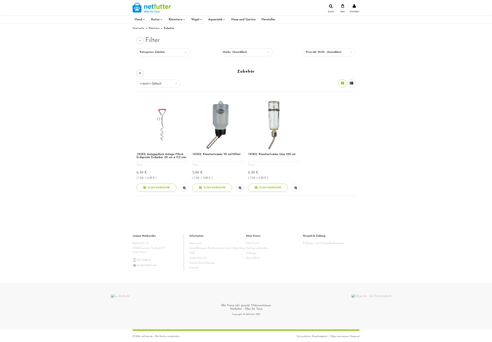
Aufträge (251, 253)
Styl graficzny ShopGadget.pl (312, 336)
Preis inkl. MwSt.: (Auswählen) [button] (323, 52)
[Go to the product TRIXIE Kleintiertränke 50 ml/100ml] (218, 125)
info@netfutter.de (146, 265)
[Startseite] (152, 7)
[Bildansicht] (342, 83)
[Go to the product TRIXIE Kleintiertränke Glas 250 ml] (274, 125)
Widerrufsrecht (198, 258)
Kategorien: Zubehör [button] (152, 52)
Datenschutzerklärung (201, 263)
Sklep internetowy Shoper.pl (344, 336)
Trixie (139, 165)
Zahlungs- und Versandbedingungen (323, 243)
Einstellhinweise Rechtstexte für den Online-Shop (217, 248)
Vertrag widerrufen (257, 248)
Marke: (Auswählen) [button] (235, 52)
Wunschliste (253, 258)
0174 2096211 (143, 260)
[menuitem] (140, 20)
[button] (184, 188)
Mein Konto (252, 243)
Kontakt (194, 267)
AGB (192, 253)
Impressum (195, 243)
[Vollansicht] (351, 83)
